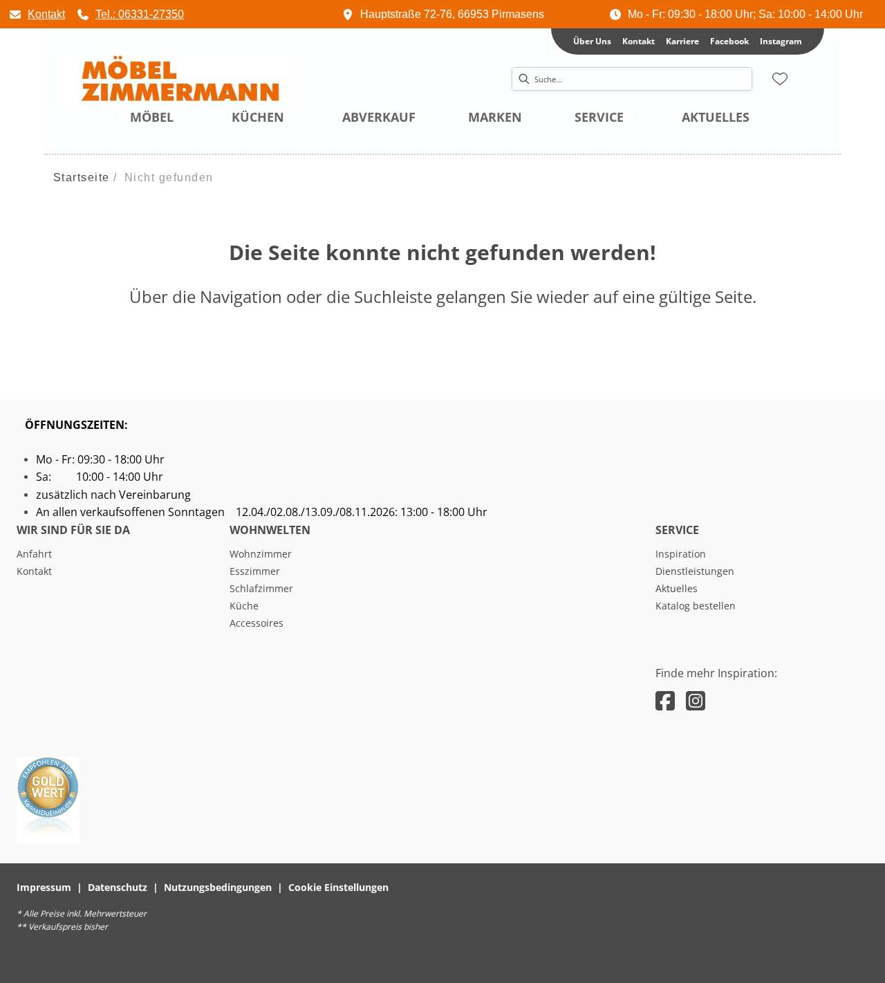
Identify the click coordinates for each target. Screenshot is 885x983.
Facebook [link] (729, 41)
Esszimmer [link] (255, 571)
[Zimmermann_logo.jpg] (178, 79)
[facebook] (665, 700)
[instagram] (695, 700)
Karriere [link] (682, 41)
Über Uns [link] (592, 41)
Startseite (81, 177)
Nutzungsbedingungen (218, 887)
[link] (36, 14)
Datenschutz (117, 887)
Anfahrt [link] (34, 553)
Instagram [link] (781, 41)
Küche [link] (244, 605)
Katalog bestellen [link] (695, 605)
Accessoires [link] (256, 623)
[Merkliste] (780, 79)
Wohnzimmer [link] (261, 553)
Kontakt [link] (638, 41)
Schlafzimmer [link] (261, 588)
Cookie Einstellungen (338, 887)
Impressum (44, 887)
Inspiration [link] (680, 553)
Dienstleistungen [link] (694, 571)
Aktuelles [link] (676, 588)
